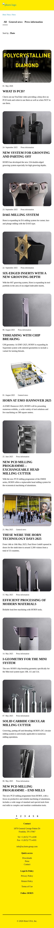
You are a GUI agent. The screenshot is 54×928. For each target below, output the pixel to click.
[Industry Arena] (30, 906)
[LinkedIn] (30, 899)
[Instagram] (24, 899)
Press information (34, 22)
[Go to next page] (42, 816)
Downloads (27, 858)
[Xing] (36, 899)
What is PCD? (14, 91)
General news (16, 22)
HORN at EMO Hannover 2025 (27, 400)
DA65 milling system (21, 215)
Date (13, 33)
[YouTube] (24, 906)
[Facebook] (18, 899)
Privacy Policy (27, 876)
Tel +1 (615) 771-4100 (27, 837)
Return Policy (27, 881)
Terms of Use (27, 886)
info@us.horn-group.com (27, 846)
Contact (27, 864)
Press (27, 861)
